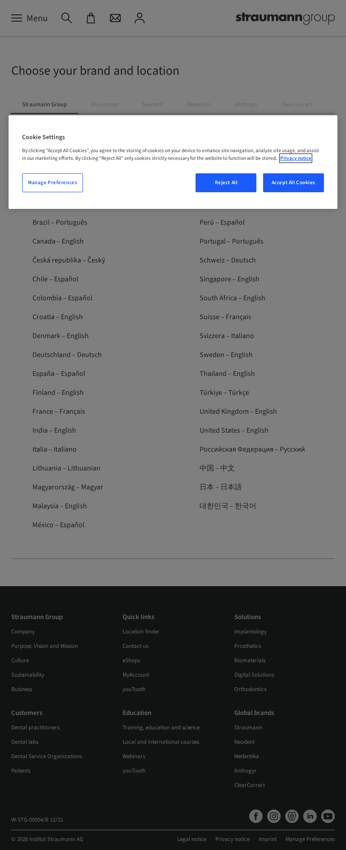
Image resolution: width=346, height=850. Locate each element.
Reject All (226, 182)
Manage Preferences (52, 182)
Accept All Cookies (293, 182)
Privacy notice (295, 158)
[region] (173, 162)
